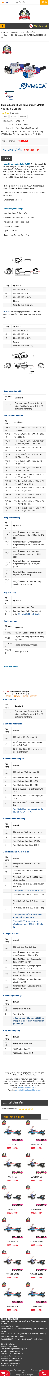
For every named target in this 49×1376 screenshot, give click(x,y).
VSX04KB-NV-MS (36, 1274)
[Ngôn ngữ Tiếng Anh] (7, 2)
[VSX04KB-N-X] (12, 1142)
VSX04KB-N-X (13, 1144)
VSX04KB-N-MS (36, 1144)
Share (5, 116)
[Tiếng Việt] (3, 2)
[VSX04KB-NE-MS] (36, 1304)
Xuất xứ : (11, 125)
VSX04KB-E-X (12, 1209)
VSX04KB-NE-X (12, 1306)
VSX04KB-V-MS (36, 1177)
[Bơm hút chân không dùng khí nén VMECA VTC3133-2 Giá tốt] (24, 67)
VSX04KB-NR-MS (36, 1242)
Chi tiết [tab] (6, 158)
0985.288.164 (40, 26)
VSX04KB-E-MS (36, 1209)
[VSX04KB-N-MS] (36, 1142)
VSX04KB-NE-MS (36, 1306)
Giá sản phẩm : (8, 141)
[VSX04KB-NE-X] (12, 1304)
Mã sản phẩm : (8, 121)
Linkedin (23, 116)
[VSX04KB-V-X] (12, 1174)
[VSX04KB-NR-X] (12, 1239)
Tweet (14, 116)
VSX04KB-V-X (12, 1177)
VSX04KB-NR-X (12, 1242)
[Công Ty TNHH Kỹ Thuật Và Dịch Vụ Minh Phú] (24, 19)
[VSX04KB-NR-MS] (36, 1239)
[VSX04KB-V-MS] (36, 1174)
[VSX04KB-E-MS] (36, 1206)
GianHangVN (28, 1375)
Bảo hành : (10, 128)
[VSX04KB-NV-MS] (36, 1271)
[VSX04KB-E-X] (12, 1206)
